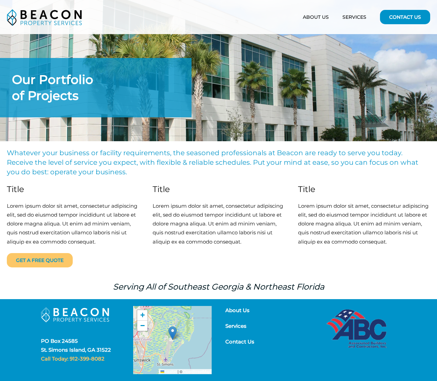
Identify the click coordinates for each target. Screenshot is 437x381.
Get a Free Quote (40, 260)
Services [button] (354, 17)
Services (235, 326)
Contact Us (405, 17)
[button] (172, 333)
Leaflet (170, 371)
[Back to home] (44, 17)
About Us (316, 17)
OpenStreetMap (196, 371)
